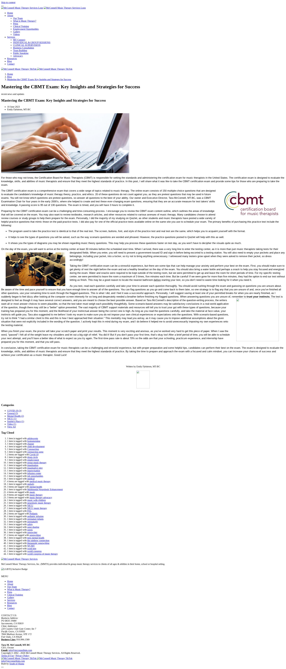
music (32, 492)
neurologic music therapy (39, 503)
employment (33, 460)
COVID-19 (14, 410)
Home (10, 13)
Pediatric (33, 513)
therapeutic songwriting (38, 543)
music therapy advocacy (40, 497)
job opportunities (35, 476)
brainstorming (33, 441)
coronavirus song (35, 452)
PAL (29, 511)
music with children (36, 500)
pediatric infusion (35, 516)
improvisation (33, 470)
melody (30, 484)
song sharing (33, 527)
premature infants (35, 519)
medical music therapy (39, 481)
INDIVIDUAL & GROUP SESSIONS (31, 42)
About (10, 15)
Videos (16, 34)
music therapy (36, 495)
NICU (11, 418)
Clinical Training (21, 26)
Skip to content (8, 2)
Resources (12, 58)
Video (11, 424)
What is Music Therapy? (24, 21)
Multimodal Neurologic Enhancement (45, 489)
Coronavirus (33, 449)
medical (31, 478)
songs (30, 529)
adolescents (32, 438)
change (30, 444)
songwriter (32, 532)
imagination (32, 465)
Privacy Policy (22, 655)
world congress (34, 551)
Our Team (18, 18)
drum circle (32, 457)
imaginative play (35, 468)
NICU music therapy (37, 508)
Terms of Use (7, 655)
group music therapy (36, 462)
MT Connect (19, 39)
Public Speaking (20, 53)
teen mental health (35, 538)
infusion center (34, 473)
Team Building (20, 50)
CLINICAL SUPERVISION (27, 45)
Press (15, 23)
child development (36, 446)
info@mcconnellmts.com (20, 650)
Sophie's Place (15, 421)
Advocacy (18, 56)
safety (30, 524)
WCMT (31, 546)
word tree (31, 548)
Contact (10, 64)
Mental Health (15, 416)
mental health (35, 486)
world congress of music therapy (42, 554)
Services (11, 37)
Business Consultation (23, 48)
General (12, 413)
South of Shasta (16, 663)
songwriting (35, 535)
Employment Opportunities (26, 29)
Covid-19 (33, 454)
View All (11, 427)
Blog (9, 61)
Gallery (16, 31)
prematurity (32, 521)
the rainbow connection (38, 540)
